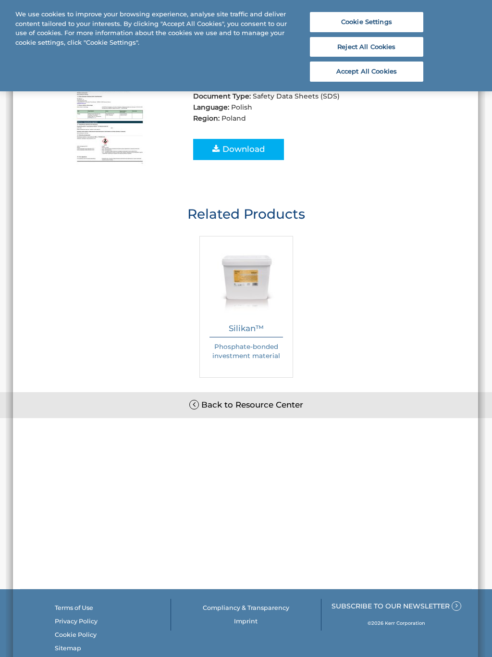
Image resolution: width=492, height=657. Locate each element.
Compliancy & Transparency (246, 607)
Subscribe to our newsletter (392, 606)
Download (242, 149)
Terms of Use (74, 607)
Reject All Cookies (366, 46)
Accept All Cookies (366, 71)
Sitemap (68, 648)
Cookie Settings (366, 21)
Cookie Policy (76, 634)
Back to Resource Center (251, 404)
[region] (246, 45)
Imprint (246, 621)
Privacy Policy (76, 621)
